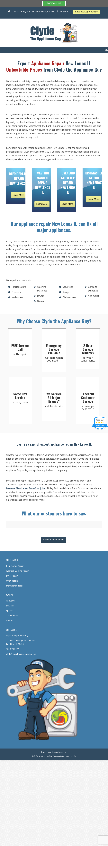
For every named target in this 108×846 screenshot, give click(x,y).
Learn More (18, 195)
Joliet (43, 488)
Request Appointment (86, 11)
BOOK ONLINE (54, 3)
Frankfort (34, 488)
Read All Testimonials (53, 539)
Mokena (10, 488)
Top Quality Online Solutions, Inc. (63, 756)
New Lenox (22, 488)
